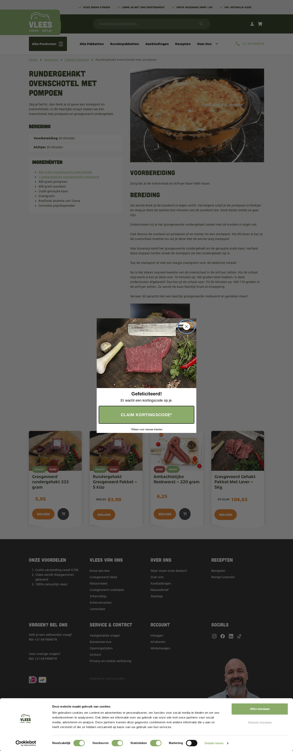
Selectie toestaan (260, 722)
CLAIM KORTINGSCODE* (146, 415)
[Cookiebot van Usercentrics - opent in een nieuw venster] (25, 743)
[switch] (117, 743)
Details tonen (214, 743)
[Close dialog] (186, 326)
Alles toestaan (260, 709)
